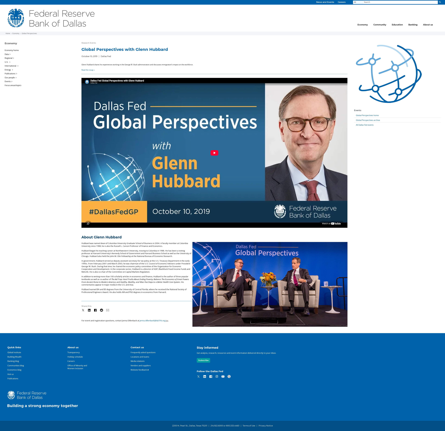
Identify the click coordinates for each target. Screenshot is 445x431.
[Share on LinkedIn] (89, 310)
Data (7, 54)
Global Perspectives (29, 33)
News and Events (325, 2)
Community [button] (379, 25)
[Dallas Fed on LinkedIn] (204, 377)
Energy (8, 69)
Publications (10, 73)
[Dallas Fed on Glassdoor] (229, 377)
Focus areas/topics (13, 85)
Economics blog (14, 369)
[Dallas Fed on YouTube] (223, 377)
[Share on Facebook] (95, 310)
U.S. (7, 62)
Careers (342, 2)
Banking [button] (413, 25)
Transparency (73, 352)
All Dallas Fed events (365, 125)
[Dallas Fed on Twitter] (198, 377)
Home (8, 33)
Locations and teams (140, 356)
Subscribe (203, 360)
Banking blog (13, 361)
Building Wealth (14, 356)
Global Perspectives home (367, 115)
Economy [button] (363, 25)
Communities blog (15, 365)
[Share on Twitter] (83, 310)
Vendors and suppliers (141, 365)
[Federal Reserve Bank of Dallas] (51, 18)
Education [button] (397, 25)
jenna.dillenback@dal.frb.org (152, 320)
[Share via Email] (107, 310)
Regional (8, 58)
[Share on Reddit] (101, 310)
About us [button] (428, 25)
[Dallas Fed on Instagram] (217, 377)
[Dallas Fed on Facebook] (210, 377)
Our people (10, 77)
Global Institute (14, 352)
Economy (15, 33)
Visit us (10, 374)
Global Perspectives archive (368, 120)
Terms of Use (249, 426)
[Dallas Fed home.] (44, 399)
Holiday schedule (75, 356)
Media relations (138, 361)
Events (8, 81)
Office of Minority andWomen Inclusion (77, 367)
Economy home (12, 50)
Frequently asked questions (143, 352)
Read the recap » (88, 70)
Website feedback (139, 369)
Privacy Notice (266, 426)
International (11, 65)
